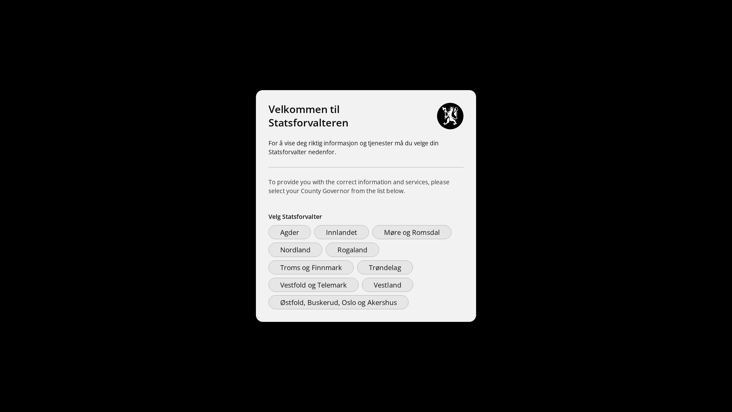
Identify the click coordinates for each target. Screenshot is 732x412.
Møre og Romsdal (412, 232)
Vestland (387, 285)
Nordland (295, 249)
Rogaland (352, 249)
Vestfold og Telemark (313, 285)
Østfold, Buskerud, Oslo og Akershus (338, 302)
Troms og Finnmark (311, 267)
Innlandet (341, 232)
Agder (289, 232)
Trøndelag (385, 267)
